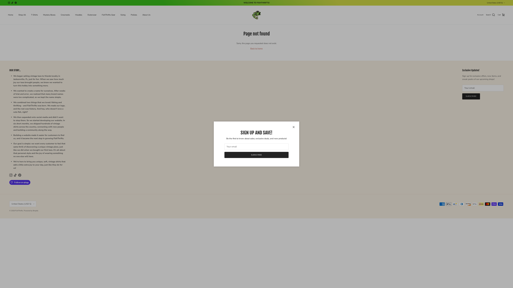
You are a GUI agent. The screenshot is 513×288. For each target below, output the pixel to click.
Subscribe (256, 155)
